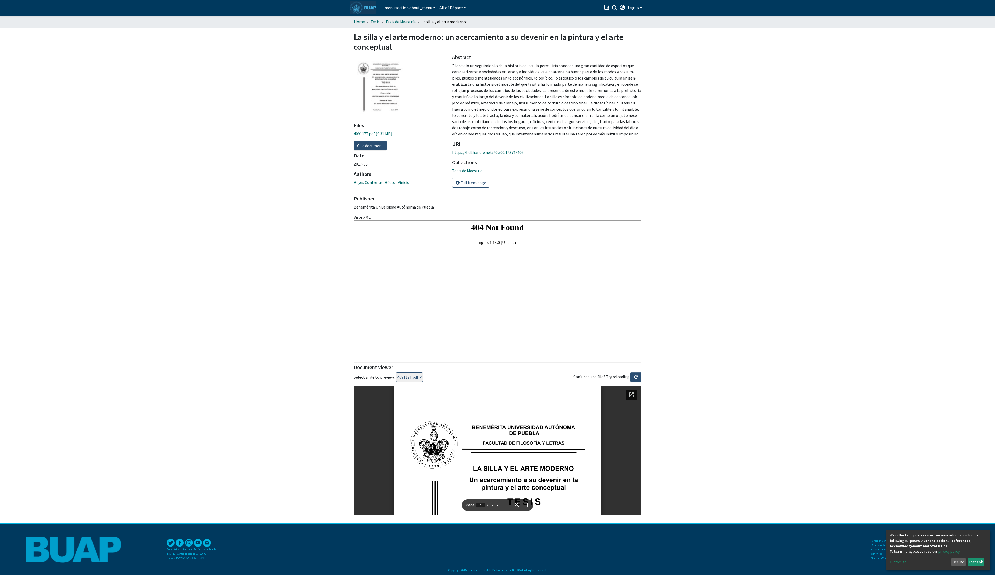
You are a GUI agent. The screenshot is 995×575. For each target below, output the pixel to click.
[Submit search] (614, 8)
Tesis (375, 21)
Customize (898, 561)
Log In (633, 7)
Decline (958, 561)
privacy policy (949, 551)
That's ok (976, 561)
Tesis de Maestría (400, 21)
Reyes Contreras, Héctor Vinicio (381, 182)
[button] (622, 8)
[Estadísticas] (607, 8)
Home (359, 21)
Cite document (370, 145)
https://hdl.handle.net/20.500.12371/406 (487, 152)
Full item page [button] (473, 182)
